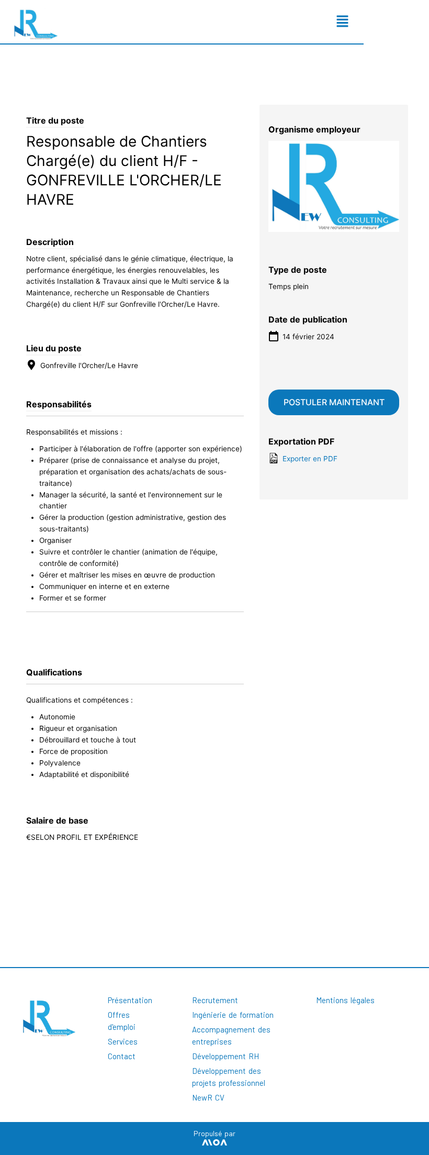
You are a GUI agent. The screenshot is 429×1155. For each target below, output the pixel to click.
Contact (122, 1056)
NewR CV (208, 1097)
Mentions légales (345, 1000)
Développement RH (225, 1056)
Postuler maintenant (334, 402)
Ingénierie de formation (233, 1014)
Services (123, 1041)
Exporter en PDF (308, 458)
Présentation (130, 1000)
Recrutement (215, 1000)
